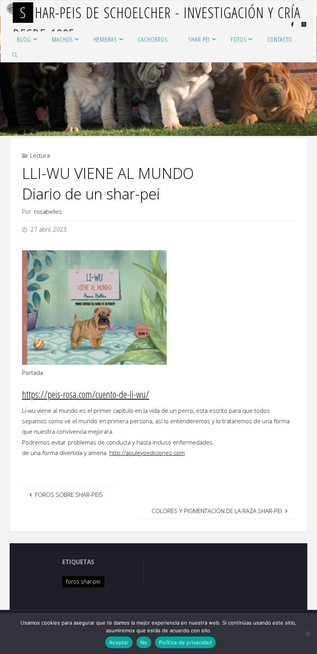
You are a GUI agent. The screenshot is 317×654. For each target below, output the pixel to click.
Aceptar (119, 642)
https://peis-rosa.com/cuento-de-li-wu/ (85, 394)
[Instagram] (303, 24)
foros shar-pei (83, 581)
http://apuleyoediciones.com (147, 453)
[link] (15, 54)
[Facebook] (292, 24)
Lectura (40, 155)
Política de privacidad (185, 642)
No (144, 642)
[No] (307, 633)
